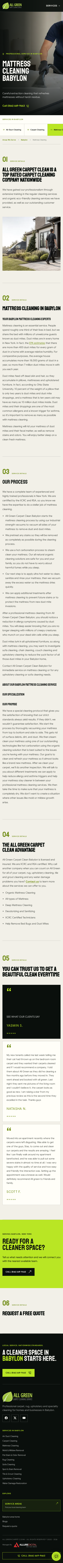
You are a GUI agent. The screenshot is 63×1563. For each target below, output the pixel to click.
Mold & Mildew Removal (13, 1450)
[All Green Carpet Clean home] (12, 5)
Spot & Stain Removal (12, 1469)
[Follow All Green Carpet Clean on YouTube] (24, 1418)
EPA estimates (37, 343)
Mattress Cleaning (10, 1445)
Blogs (4, 1521)
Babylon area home (11, 1517)
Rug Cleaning (8, 1459)
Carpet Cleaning (35, 130)
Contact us (32, 881)
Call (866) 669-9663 (13, 105)
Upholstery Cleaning (11, 1478)
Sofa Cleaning (8, 1464)
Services (51, 5)
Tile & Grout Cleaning (12, 1474)
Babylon (24, 140)
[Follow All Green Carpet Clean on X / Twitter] (15, 1418)
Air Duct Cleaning (12, 130)
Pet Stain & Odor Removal (14, 1455)
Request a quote (9, 1526)
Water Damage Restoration (14, 1483)
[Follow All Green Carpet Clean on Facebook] (6, 1418)
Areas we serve (9, 140)
